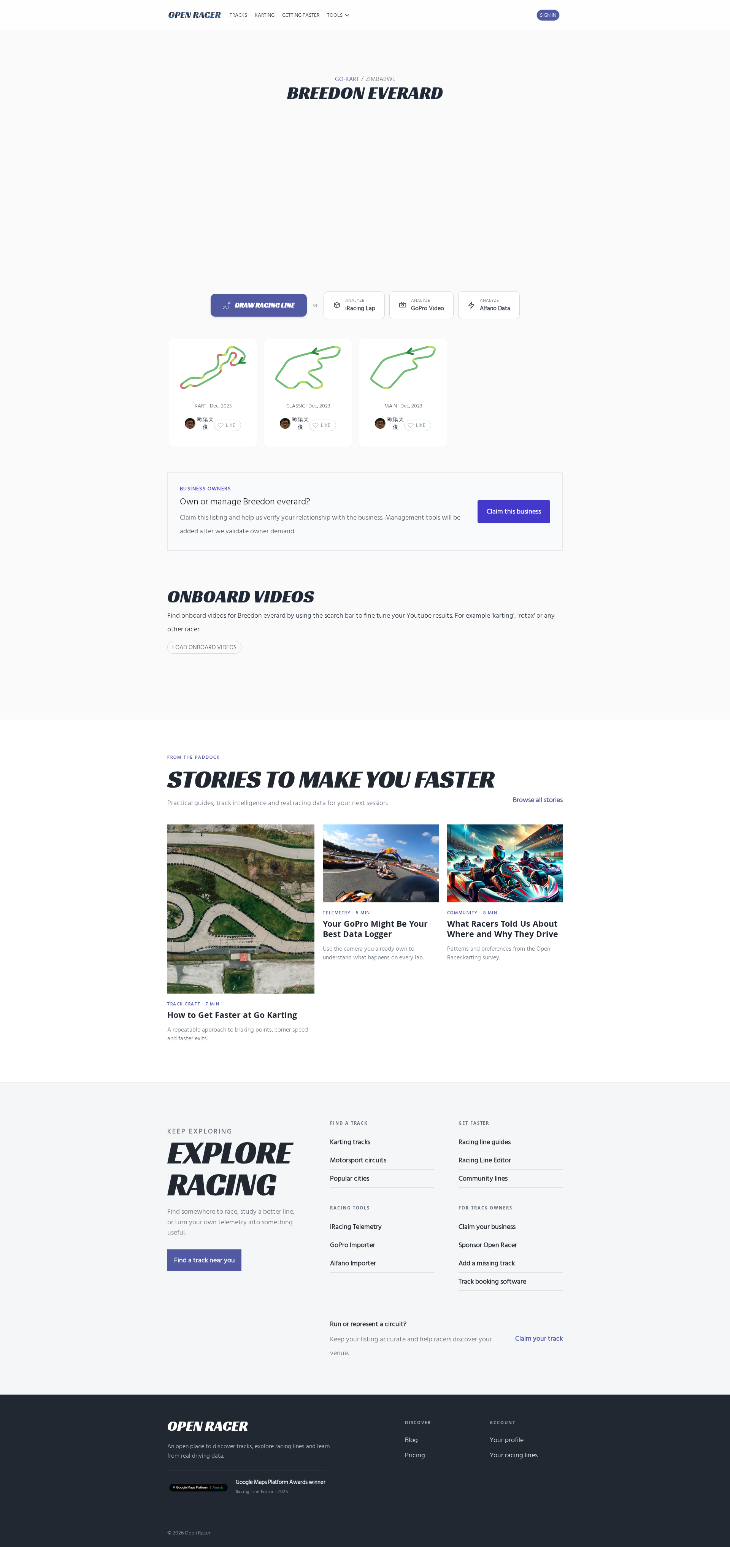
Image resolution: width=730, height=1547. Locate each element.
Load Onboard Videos (204, 647)
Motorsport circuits (358, 1160)
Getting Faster (300, 15)
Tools (335, 15)
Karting (265, 15)
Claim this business (514, 511)
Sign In (548, 15)
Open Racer (207, 1426)
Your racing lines (514, 1455)
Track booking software (492, 1281)
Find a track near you (204, 1260)
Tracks (238, 15)
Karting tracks (350, 1142)
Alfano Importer (353, 1263)
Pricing (415, 1455)
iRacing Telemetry (356, 1226)
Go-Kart (347, 79)
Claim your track (539, 1338)
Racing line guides (485, 1142)
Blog (411, 1440)
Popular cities (349, 1178)
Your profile (507, 1440)
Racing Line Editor (485, 1160)
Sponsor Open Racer (488, 1245)
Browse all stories (538, 799)
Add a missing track (487, 1263)
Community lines (483, 1178)
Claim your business (487, 1226)
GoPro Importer (352, 1245)
